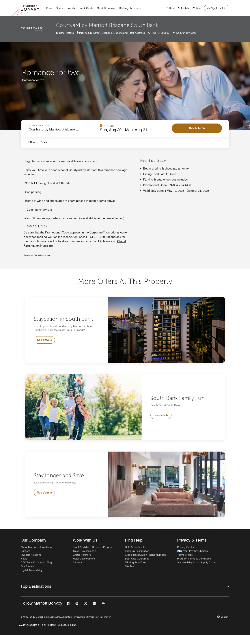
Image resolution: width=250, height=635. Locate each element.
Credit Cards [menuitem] (86, 8)
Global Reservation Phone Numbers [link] (146, 554)
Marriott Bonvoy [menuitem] (106, 8)
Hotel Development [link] (84, 558)
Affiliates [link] (78, 562)
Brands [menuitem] (71, 8)
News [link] (24, 558)
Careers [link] (25, 550)
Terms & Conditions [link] (35, 255)
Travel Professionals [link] (84, 550)
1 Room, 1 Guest (38, 142)
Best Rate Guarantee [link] (137, 558)
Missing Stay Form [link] (135, 562)
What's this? (182, 185)
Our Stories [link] (27, 566)
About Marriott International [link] (36, 547)
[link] (169, 8)
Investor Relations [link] (31, 554)
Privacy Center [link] (185, 547)
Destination (56, 125)
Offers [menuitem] (59, 8)
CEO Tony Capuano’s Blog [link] (36, 562)
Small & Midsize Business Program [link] (93, 547)
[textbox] (58, 131)
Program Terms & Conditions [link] (194, 558)
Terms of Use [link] (185, 554)
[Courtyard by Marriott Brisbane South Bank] (32, 29)
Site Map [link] (130, 566)
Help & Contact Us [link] (135, 547)
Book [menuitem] (49, 8)
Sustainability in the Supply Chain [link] (196, 562)
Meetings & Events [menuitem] (130, 8)
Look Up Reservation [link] (137, 550)
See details (44, 340)
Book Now (197, 128)
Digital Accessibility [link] (31, 570)
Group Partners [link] (82, 554)
